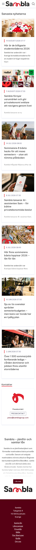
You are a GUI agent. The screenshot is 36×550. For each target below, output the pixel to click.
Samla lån (18, 523)
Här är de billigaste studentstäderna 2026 (17, 47)
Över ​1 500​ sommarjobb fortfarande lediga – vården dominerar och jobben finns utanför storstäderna (17, 363)
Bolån (18, 538)
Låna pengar (18, 526)
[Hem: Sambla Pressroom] (17, 4)
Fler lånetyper (18, 535)
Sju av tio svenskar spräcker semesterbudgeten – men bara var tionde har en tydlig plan (17, 311)
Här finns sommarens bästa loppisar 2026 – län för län (17, 255)
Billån (18, 532)
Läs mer (18, 481)
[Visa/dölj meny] (3, 3)
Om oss (18, 541)
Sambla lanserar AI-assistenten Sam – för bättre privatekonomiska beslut (18, 205)
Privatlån (18, 529)
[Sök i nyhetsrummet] (33, 3)
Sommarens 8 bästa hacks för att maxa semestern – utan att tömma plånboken (16, 153)
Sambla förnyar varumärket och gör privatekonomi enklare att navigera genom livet (18, 101)
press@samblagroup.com (18, 418)
